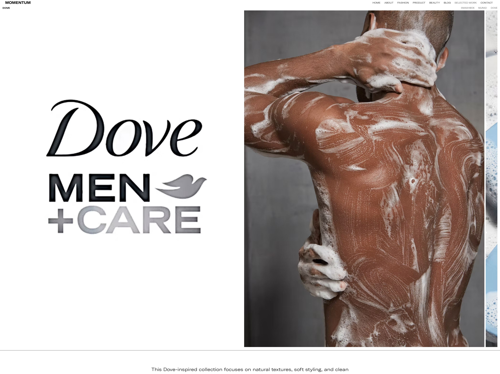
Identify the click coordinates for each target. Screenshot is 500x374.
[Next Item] (493, 179)
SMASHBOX (469, 8)
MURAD (482, 8)
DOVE (494, 8)
